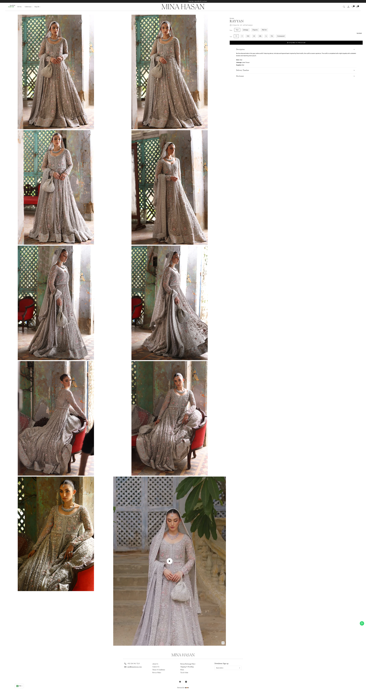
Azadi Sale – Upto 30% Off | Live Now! (235, 1)
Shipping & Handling (187, 667)
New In (19, 6)
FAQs (182, 669)
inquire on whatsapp (242, 25)
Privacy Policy (156, 672)
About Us (155, 664)
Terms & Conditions (158, 669)
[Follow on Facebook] (180, 682)
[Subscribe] (238, 668)
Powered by (181, 687)
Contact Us (155, 667)
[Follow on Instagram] (186, 682)
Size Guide (359, 33)
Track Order (184, 672)
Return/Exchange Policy (187, 664)
